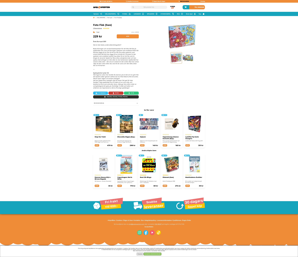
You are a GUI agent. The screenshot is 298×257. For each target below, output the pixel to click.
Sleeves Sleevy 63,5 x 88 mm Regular (103, 178)
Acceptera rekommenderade (152, 254)
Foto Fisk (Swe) (118, 17)
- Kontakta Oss (138, 220)
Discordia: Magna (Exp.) (126, 137)
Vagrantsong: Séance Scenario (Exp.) (171, 137)
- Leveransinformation (164, 220)
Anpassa (139, 254)
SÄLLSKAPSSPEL (101, 17)
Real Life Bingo (145, 177)
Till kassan (199, 7)
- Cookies (118, 220)
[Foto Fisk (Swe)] (176, 58)
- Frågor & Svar (127, 220)
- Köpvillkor (111, 220)
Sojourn (143, 137)
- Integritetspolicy (150, 220)
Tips (200, 14)
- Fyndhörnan (176, 220)
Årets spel (189, 14)
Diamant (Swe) (168, 177)
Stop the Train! (100, 137)
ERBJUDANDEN (184, 1)
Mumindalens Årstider (193, 177)
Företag (202, 1)
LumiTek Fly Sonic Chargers (192, 137)
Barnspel (109, 17)
